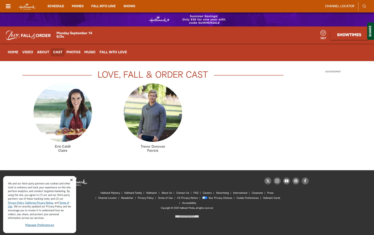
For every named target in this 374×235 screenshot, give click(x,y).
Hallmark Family (133, 193)
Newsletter (127, 198)
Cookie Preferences (247, 198)
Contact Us (182, 193)
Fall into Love (103, 6)
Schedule (56, 6)
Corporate (257, 193)
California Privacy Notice (39, 203)
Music (90, 52)
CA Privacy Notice (187, 198)
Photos (73, 52)
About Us (166, 193)
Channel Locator (339, 6)
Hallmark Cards (271, 198)
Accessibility (189, 203)
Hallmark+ (151, 193)
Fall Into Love (113, 52)
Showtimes (349, 35)
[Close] (71, 180)
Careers (207, 193)
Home (13, 52)
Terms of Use (165, 198)
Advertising (222, 193)
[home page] (27, 6)
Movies (78, 6)
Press (270, 193)
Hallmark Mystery (110, 193)
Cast (58, 52)
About (43, 52)
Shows (129, 6)
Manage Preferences (39, 225)
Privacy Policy (145, 198)
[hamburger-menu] (8, 6)
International (240, 193)
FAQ (195, 193)
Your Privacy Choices (220, 198)
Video (27, 52)
